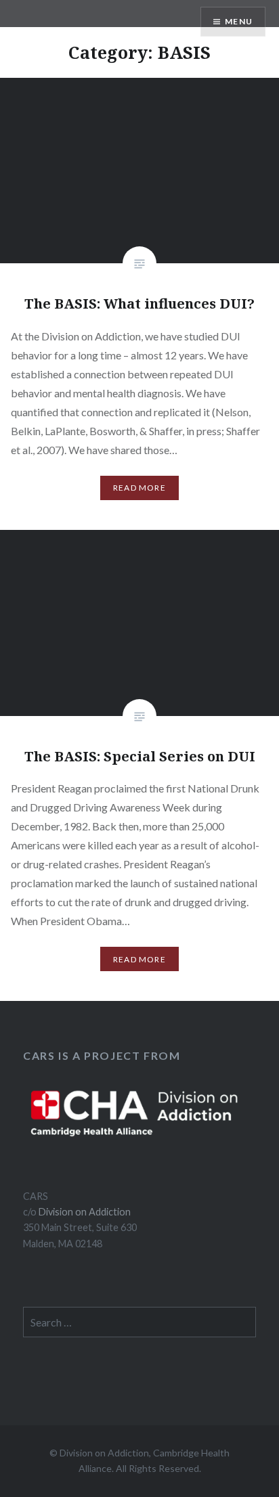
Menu (239, 21)
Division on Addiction (85, 1211)
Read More (139, 488)
